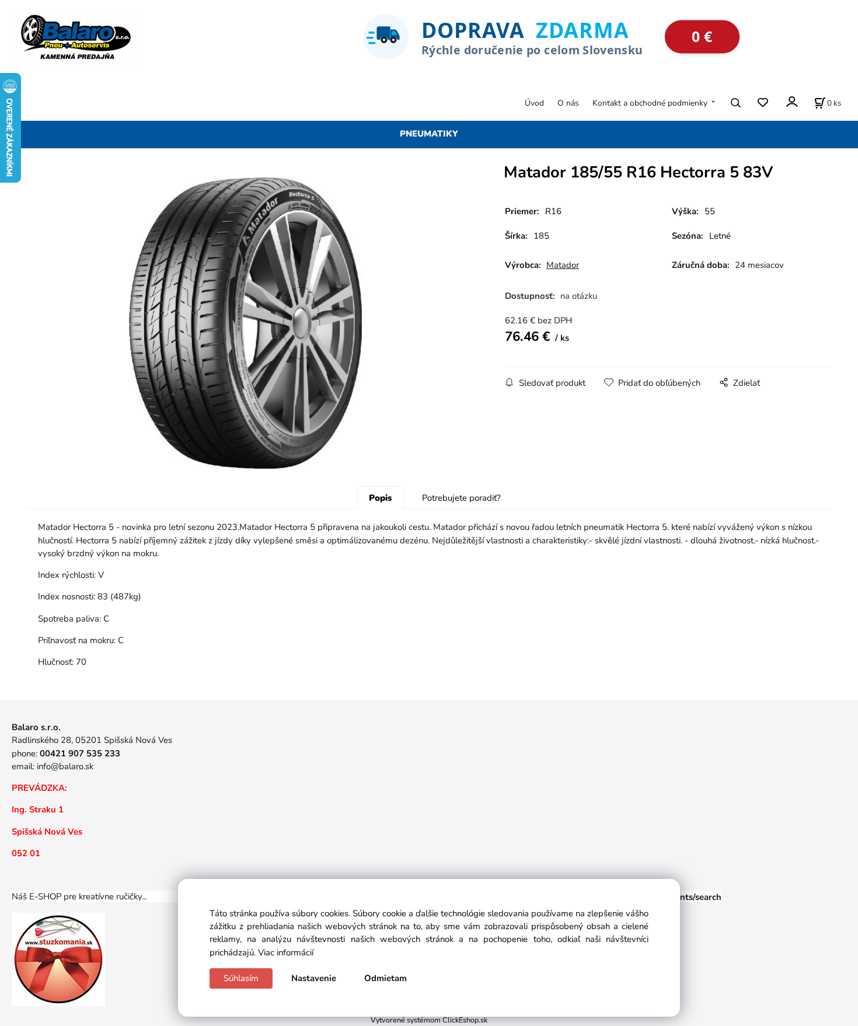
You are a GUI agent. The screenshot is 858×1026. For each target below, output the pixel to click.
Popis (380, 498)
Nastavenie (313, 978)
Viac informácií (285, 952)
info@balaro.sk (65, 766)
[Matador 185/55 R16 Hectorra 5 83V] (245, 323)
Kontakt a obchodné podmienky (649, 102)
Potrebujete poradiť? (461, 498)
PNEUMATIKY (429, 133)
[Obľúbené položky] (762, 102)
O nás (568, 102)
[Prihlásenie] (791, 101)
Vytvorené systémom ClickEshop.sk (429, 1020)
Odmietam (385, 978)
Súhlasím (241, 978)
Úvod (534, 102)
